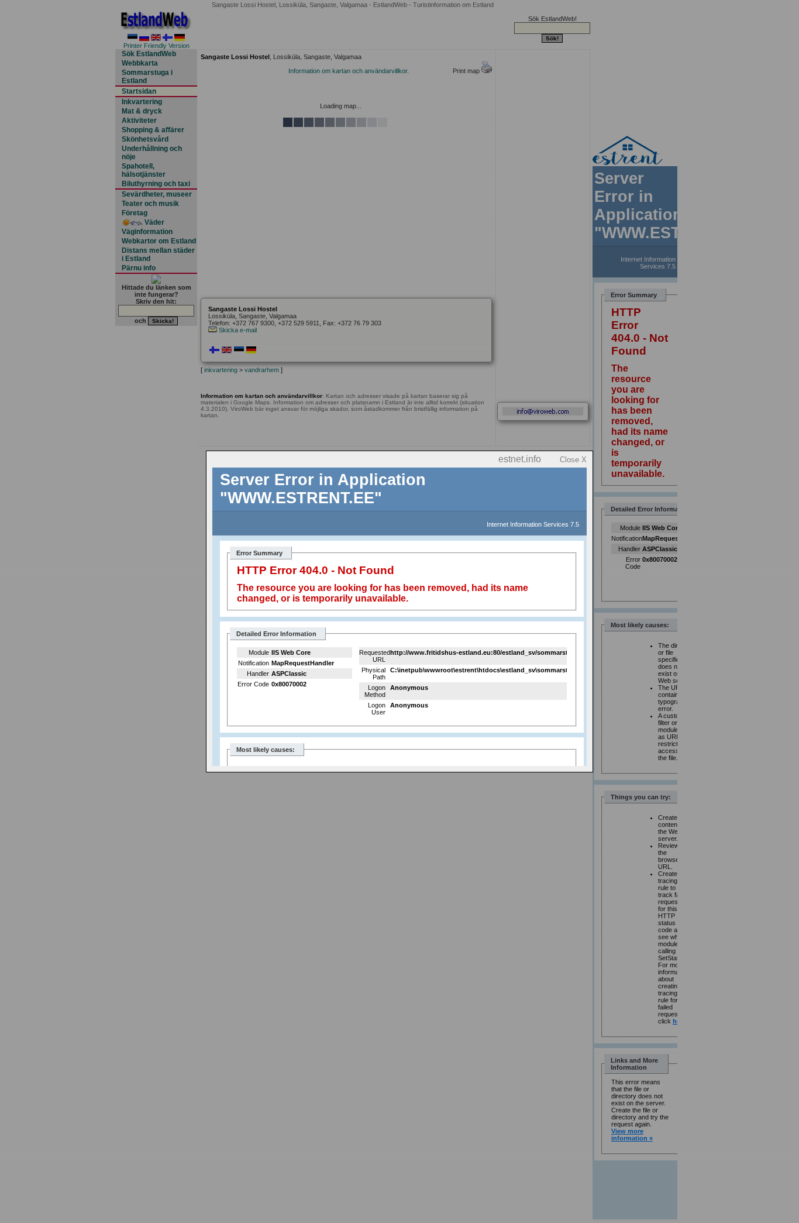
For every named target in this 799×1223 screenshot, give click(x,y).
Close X (573, 459)
